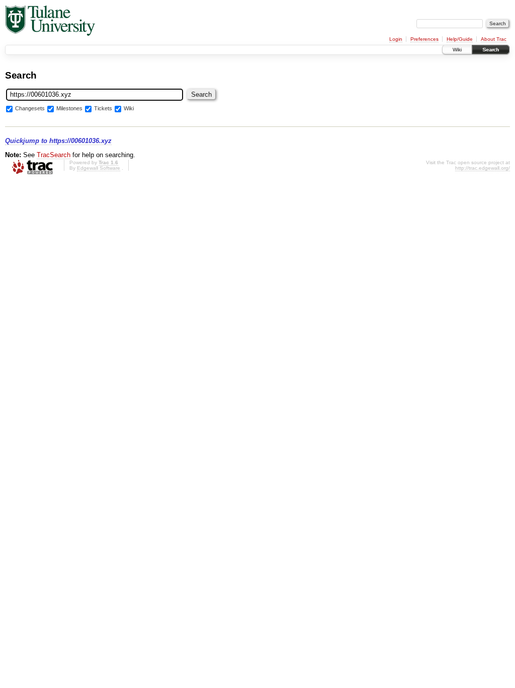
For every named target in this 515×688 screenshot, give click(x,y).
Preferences (424, 39)
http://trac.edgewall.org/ (482, 168)
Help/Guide (460, 39)
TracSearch (53, 155)
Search (490, 49)
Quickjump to (58, 141)
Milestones (69, 109)
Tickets (103, 109)
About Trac (493, 39)
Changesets (30, 109)
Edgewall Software (98, 168)
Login (395, 39)
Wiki (457, 49)
